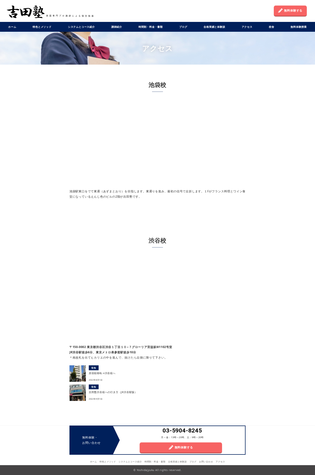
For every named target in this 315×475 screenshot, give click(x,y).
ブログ (192, 461)
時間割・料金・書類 (155, 461)
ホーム (93, 461)
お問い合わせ (206, 461)
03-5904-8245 (182, 430)
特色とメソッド (108, 461)
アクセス (220, 461)
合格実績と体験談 (177, 461)
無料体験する (293, 10)
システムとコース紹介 (130, 461)
